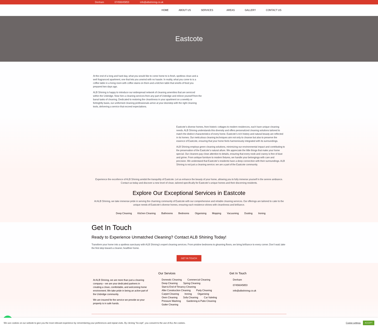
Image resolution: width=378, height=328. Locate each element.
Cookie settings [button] (353, 323)
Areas (231, 10)
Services (207, 10)
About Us (185, 10)
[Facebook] (272, 2)
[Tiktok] (284, 2)
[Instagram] (278, 2)
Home (165, 10)
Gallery (250, 10)
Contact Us (273, 10)
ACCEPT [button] (369, 323)
